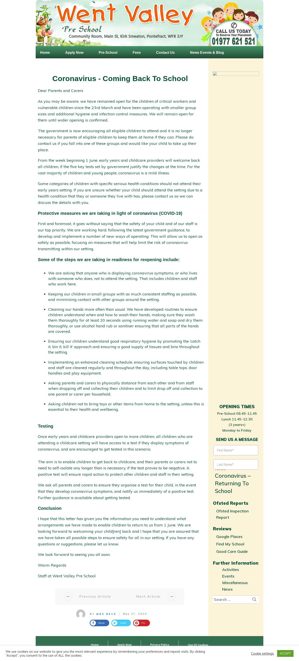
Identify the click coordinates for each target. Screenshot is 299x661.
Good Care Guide (232, 551)
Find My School (230, 543)
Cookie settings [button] (262, 654)
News (227, 589)
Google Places (229, 536)
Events (228, 576)
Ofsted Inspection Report (232, 514)
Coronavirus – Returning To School (233, 483)
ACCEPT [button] (285, 653)
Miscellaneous (235, 582)
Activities (230, 569)
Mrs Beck (106, 614)
